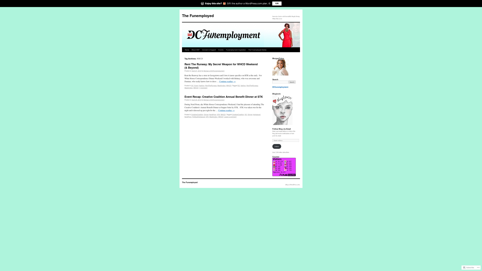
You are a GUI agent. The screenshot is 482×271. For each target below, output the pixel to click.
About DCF (196, 50)
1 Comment (203, 88)
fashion (243, 85)
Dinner (206, 114)
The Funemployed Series (257, 50)
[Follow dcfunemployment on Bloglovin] (282, 124)
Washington (221, 85)
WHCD (228, 85)
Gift (277, 3)
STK (218, 114)
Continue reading (227, 81)
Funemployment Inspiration (236, 50)
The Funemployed (198, 15)
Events (221, 50)
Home (187, 50)
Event (196, 85)
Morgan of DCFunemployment (214, 71)
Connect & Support (209, 50)
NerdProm (212, 114)
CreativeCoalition (197, 114)
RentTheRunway (211, 85)
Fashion (201, 85)
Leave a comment (230, 117)
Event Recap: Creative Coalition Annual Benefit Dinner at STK (224, 96)
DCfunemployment (280, 87)
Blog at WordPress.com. (292, 185)
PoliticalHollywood (198, 117)
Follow (277, 146)
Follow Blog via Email (281, 129)
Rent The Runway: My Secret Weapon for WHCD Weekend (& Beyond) (221, 65)
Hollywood (256, 114)
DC (192, 85)
